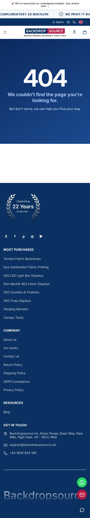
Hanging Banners (15, 309)
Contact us (11, 356)
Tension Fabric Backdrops (22, 259)
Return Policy (12, 365)
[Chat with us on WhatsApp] (82, 482)
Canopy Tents (13, 317)
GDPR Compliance (16, 381)
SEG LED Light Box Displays (23, 275)
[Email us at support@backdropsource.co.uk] (82, 495)
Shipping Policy (14, 373)
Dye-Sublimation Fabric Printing (26, 267)
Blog (6, 412)
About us (9, 339)
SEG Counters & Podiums (21, 292)
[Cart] (85, 32)
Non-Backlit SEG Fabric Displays (26, 284)
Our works (10, 348)
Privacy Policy (13, 390)
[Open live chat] (82, 510)
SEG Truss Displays (17, 300)
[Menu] (5, 33)
